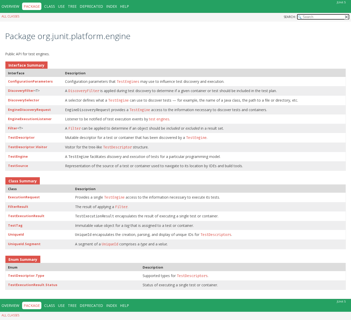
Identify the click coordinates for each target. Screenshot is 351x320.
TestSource (18, 165)
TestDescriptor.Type (26, 275)
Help (124, 6)
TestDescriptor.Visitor (27, 147)
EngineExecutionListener (30, 119)
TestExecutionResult (26, 216)
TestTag (15, 225)
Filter (12, 128)
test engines (159, 119)
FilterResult (18, 206)
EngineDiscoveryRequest (29, 109)
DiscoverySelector (23, 100)
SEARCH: (290, 17)
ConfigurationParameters (30, 81)
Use (61, 6)
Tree (72, 6)
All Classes (10, 16)
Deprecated (91, 6)
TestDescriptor (21, 137)
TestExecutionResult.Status (32, 284)
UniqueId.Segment (24, 244)
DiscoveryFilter (21, 90)
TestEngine (18, 156)
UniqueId (16, 234)
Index (111, 6)
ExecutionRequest (24, 197)
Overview (10, 6)
